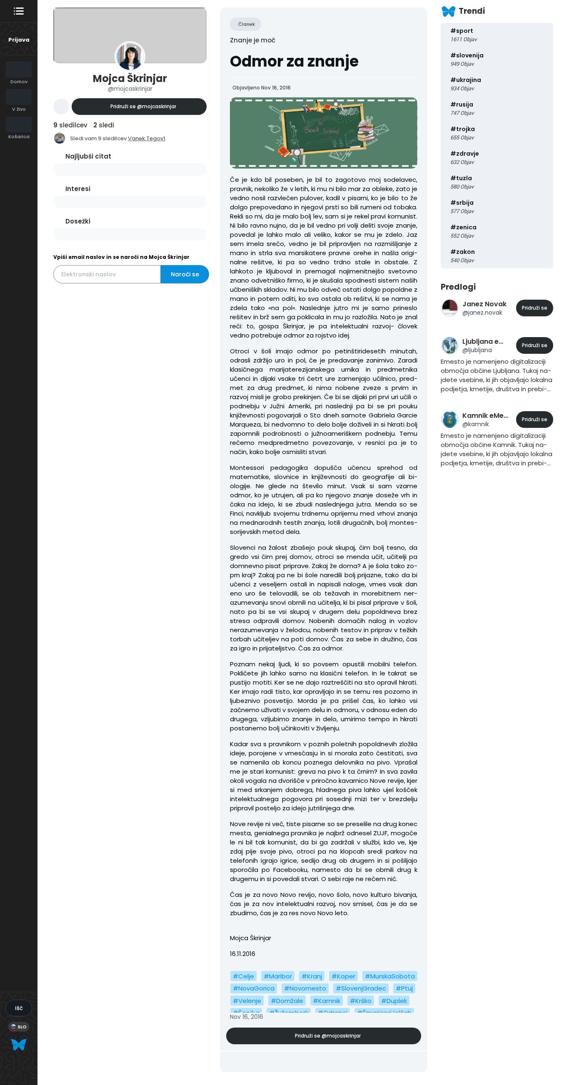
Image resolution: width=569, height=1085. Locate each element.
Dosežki (77, 221)
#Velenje (247, 1000)
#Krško (361, 1000)
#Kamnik (326, 1000)
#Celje (243, 976)
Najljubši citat (88, 156)
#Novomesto (305, 988)
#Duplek (394, 1000)
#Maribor (278, 976)
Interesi (77, 188)
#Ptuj (404, 988)
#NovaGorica (254, 988)
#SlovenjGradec (361, 988)
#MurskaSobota (390, 976)
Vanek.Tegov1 (146, 138)
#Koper (343, 976)
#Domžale (287, 1000)
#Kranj (312, 976)
